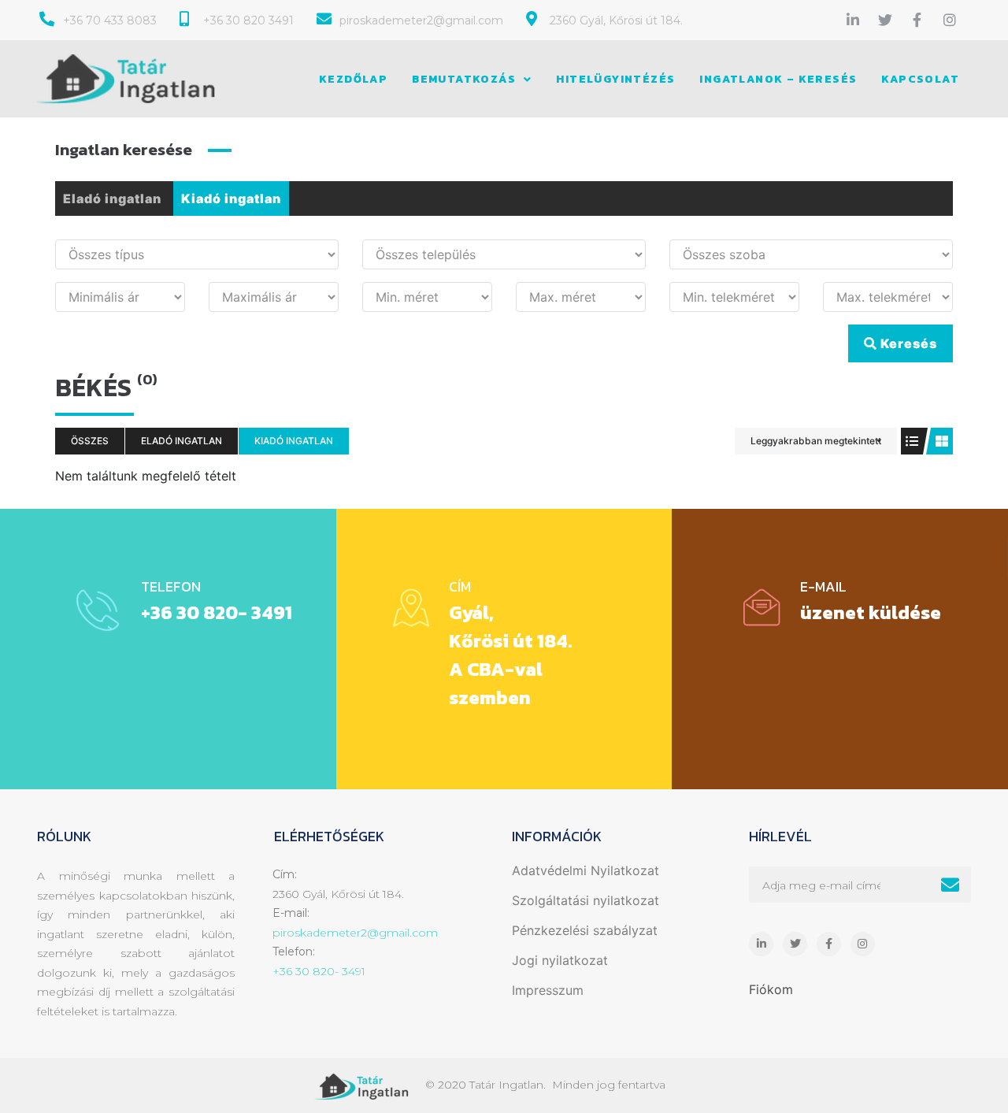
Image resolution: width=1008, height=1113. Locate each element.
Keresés (907, 343)
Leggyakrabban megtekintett (815, 441)
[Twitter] (885, 20)
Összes (90, 441)
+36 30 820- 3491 (216, 612)
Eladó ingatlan (112, 198)
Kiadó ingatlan (231, 198)
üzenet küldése (870, 612)
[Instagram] (950, 20)
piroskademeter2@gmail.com (355, 933)
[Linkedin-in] (853, 20)
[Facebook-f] (917, 20)
